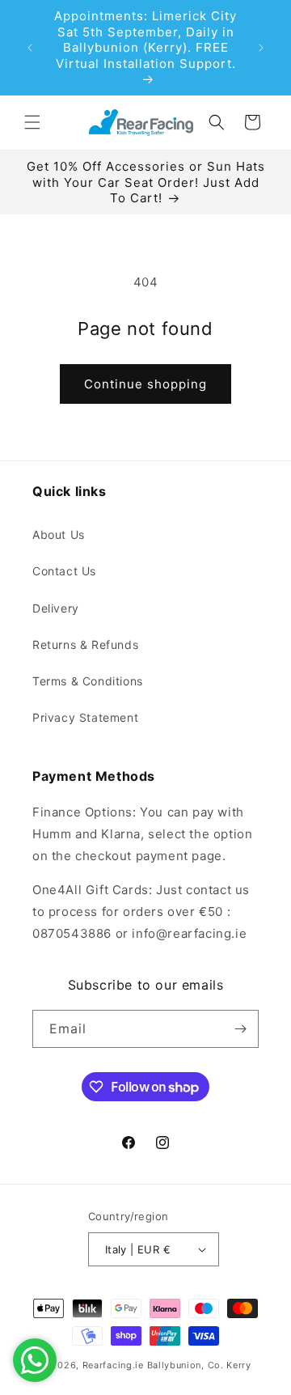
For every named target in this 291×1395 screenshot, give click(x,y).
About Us (58, 534)
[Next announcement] (261, 48)
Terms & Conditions (87, 681)
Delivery (55, 608)
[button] (32, 122)
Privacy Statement (85, 717)
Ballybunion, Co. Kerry (199, 1365)
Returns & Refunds (85, 644)
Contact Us (64, 571)
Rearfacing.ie (113, 1365)
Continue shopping (145, 384)
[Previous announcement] (30, 48)
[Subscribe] (240, 1029)
